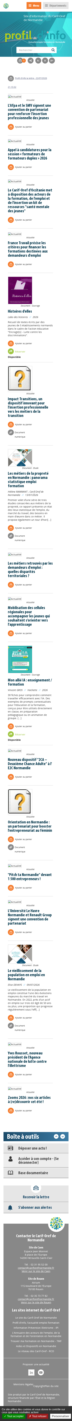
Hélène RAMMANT (17, 491)
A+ (51, 60)
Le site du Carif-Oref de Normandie (36, 1317)
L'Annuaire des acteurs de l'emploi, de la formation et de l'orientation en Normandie (36, 1334)
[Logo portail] (36, 35)
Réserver (20, 351)
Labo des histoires (18, 317)
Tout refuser (38, 1416)
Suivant (62, 1136)
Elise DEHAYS (15, 984)
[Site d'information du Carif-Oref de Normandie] (6, 6)
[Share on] (31, 61)
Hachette (32, 690)
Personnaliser (60, 1416)
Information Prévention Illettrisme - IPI (36, 1327)
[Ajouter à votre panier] (11, 78)
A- (38, 60)
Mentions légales (23, 1384)
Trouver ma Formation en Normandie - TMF (36, 1341)
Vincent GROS (15, 690)
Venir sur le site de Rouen (36, 1302)
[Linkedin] (31, 1372)
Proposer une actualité (36, 1364)
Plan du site (52, 1386)
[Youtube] (41, 1372)
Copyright (39, 1386)
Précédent (56, 1136)
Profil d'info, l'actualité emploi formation (36, 1322)
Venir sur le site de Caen (36, 1271)
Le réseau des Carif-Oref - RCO (36, 1351)
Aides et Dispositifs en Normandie (36, 1346)
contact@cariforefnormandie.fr (36, 1267)
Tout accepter (15, 1416)
